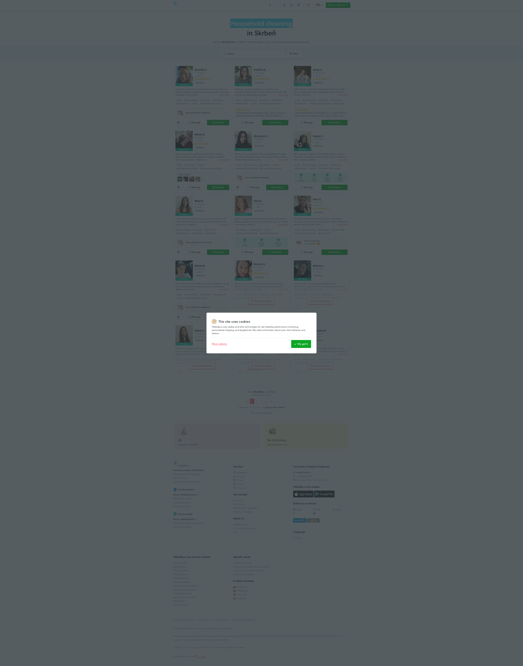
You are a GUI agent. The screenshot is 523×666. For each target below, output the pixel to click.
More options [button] (219, 344)
